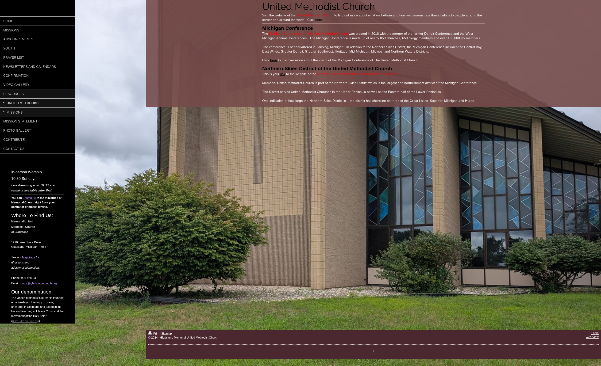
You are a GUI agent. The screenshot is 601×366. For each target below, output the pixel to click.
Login (595, 333)
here (318, 20)
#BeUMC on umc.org (25, 321)
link (282, 74)
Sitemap (166, 333)
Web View (592, 337)
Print (156, 333)
